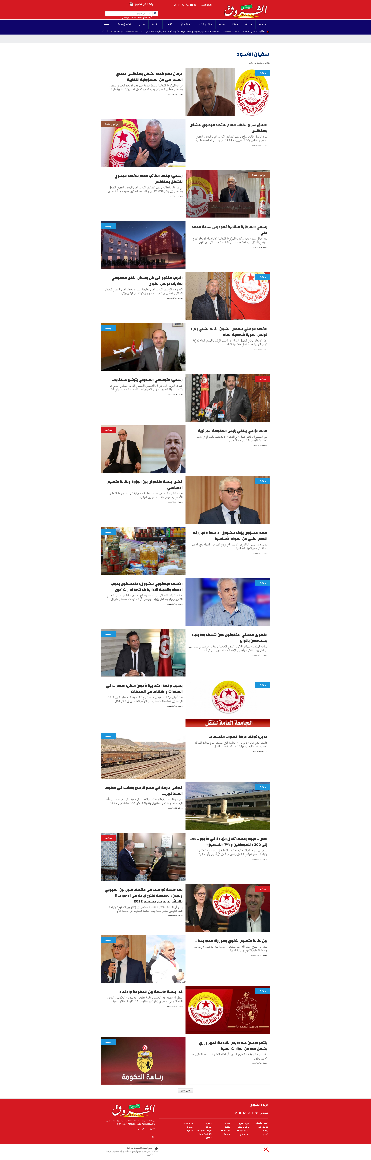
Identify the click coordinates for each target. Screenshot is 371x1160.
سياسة (263, 24)
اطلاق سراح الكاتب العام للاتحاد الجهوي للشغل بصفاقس (228, 128)
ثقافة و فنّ (263, 1127)
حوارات (208, 1127)
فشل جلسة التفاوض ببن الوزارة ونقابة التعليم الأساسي (145, 484)
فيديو (142, 24)
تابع (153, 1136)
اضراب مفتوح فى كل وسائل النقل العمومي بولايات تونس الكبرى (147, 280)
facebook (179, 5)
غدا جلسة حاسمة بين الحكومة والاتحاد (151, 991)
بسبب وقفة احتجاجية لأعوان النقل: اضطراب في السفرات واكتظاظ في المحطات (144, 688)
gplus (187, 5)
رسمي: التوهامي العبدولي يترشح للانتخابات (147, 379)
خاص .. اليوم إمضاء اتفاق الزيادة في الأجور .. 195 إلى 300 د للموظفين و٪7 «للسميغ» (228, 841)
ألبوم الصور (244, 1123)
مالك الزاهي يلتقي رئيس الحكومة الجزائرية (232, 431)
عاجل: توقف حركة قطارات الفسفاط (238, 736)
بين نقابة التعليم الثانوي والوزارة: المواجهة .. (231, 940)
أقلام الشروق (262, 1123)
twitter (175, 5)
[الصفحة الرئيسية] (247, 9)
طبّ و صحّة (225, 1130)
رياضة (222, 24)
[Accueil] (132, 1110)
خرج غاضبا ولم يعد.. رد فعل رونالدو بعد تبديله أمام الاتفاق (166, 32)
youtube (191, 5)
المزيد (106, 24)
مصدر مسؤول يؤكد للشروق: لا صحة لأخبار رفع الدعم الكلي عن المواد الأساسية (229, 536)
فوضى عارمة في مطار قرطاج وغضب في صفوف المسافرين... (143, 790)
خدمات (190, 1127)
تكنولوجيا (188, 1123)
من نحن (141, 1128)
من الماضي (244, 1134)
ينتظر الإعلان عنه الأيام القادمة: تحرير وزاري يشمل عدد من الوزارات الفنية (233, 1045)
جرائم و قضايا (205, 24)
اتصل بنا (123, 17)
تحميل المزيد (185, 1091)
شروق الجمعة (243, 1130)
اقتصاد (169, 24)
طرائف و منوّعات (204, 1130)
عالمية (155, 24)
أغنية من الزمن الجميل (205, 1136)
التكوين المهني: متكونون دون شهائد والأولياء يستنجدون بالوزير (229, 638)
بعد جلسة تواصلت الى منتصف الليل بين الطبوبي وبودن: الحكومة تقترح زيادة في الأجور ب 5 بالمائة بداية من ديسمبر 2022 (144, 895)
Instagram (195, 5)
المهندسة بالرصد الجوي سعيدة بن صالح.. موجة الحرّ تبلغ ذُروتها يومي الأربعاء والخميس (250, 32)
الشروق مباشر (124, 24)
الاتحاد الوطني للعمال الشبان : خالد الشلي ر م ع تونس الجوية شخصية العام (228, 332)
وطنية (248, 24)
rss (182, 5)
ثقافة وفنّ (185, 24)
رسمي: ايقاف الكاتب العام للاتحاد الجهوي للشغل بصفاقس (148, 178)
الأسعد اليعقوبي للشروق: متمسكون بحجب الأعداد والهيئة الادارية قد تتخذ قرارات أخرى (147, 586)
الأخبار (261, 31)
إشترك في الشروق (144, 4)
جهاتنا (235, 24)
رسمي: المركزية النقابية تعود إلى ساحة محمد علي (229, 230)
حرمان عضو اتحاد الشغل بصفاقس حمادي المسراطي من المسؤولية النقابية (149, 77)
